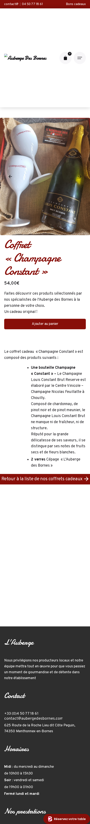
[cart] (65, 58)
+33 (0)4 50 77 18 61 (21, 713)
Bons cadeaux (76, 4)
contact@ (11, 4)
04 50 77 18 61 (32, 4)
